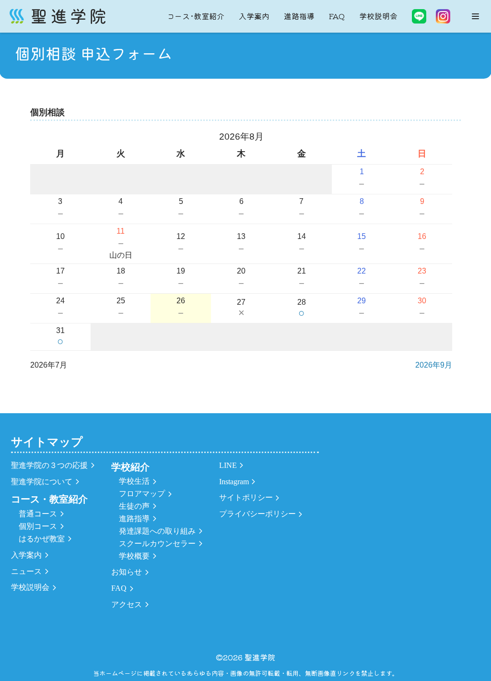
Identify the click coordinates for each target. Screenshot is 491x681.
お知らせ (126, 572)
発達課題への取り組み (157, 531)
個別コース (38, 526)
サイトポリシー (246, 497)
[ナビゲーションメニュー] (475, 16)
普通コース (38, 514)
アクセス (126, 604)
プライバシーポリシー (257, 514)
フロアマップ (142, 494)
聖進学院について (41, 482)
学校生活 (134, 481)
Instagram (234, 482)
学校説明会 (378, 16)
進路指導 (299, 16)
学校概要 (134, 556)
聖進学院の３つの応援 (49, 465)
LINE (228, 465)
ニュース (26, 571)
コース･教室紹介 (195, 16)
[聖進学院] (57, 16)
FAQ (337, 16)
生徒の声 (134, 506)
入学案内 (254, 16)
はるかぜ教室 (42, 539)
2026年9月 (433, 365)
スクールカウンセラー (157, 543)
